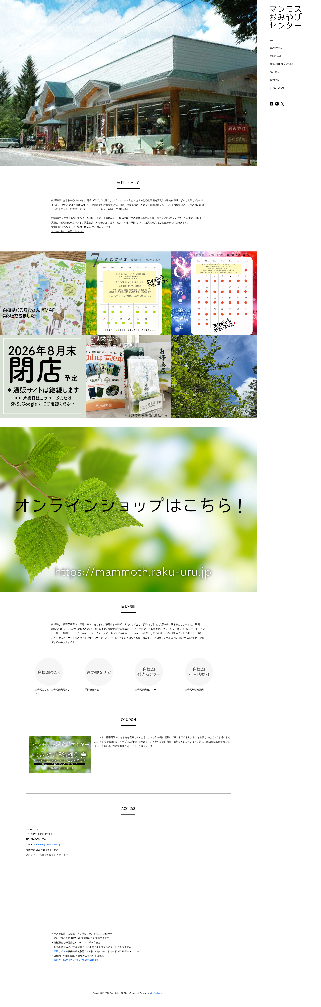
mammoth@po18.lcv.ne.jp (47, 844)
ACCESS (274, 80)
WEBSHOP (275, 56)
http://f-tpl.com (156, 993)
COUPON (274, 72)
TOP (272, 40)
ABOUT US (276, 48)
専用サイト (59, 951)
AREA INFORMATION (281, 64)
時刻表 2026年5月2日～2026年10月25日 (76, 960)
